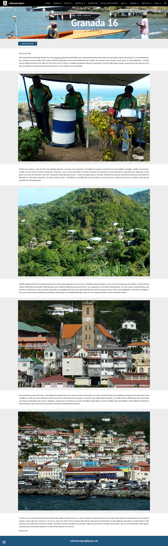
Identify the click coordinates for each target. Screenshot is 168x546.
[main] (95, 22)
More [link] (157, 3)
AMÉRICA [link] (79, 3)
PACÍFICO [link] (145, 3)
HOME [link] (47, 3)
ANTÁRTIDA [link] (93, 3)
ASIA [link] (123, 3)
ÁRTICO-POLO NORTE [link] (109, 3)
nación (58, 58)
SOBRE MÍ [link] (57, 3)
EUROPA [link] (133, 3)
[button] (165, 3)
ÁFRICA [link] (67, 3)
